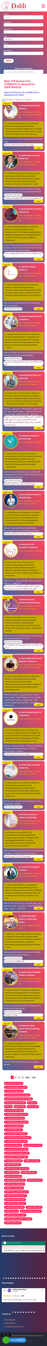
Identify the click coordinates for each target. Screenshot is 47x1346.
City (5, 36)
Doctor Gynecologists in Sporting (30, 273)
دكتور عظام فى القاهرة (12, 1222)
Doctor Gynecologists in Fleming (29, 719)
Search (8, 60)
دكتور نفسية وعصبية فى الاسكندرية (17, 1095)
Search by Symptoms (23, 68)
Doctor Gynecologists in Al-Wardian (30, 551)
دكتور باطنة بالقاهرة (29, 1172)
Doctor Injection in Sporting (28, 276)
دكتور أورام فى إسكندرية (13, 1160)
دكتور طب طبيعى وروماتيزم (15, 1102)
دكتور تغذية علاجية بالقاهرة (15, 1199)
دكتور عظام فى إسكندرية (13, 1129)
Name (6, 14)
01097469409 (9, 1320)
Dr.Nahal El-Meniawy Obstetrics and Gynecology (29, 601)
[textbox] (23, 46)
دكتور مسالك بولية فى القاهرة (15, 1215)
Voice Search (6, 1335)
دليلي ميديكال (33, 1106)
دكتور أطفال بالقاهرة (12, 1164)
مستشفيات (32, 1102)
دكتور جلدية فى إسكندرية (32, 1145)
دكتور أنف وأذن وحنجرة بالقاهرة (16, 1168)
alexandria (19, 100)
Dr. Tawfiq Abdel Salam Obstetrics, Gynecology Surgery (28, 919)
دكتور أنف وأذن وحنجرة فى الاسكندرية (18, 1098)
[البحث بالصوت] (6, 1340)
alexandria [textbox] (8, 39)
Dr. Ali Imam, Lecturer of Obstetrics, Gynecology (28, 816)
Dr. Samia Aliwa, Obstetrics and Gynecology (29, 437)
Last (33, 1077)
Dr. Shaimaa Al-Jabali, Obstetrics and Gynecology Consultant (29, 1028)
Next (27, 1077)
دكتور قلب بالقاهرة (12, 1172)
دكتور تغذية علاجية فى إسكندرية (16, 1149)
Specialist (8, 29)
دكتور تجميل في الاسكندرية (14, 1118)
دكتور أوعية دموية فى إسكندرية (16, 1133)
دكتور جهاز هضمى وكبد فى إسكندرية (17, 1137)
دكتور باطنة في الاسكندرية (14, 1110)
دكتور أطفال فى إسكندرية (14, 1126)
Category (7, 22)
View (38, 148)
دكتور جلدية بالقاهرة (34, 1207)
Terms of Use (38, 1335)
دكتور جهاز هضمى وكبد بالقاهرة (16, 1191)
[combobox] (23, 25)
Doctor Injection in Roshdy (27, 325)
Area (5, 43)
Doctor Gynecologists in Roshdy (29, 323)
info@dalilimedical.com (14, 1327)
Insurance (8, 50)
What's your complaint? (15, 1340)
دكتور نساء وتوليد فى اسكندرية (15, 1087)
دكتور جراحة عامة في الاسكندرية (16, 1114)
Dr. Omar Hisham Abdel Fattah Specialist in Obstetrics (30, 660)
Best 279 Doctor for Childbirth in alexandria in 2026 (21, 93)
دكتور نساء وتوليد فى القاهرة (31, 1211)
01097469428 (9, 1323)
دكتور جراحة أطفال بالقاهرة (15, 1180)
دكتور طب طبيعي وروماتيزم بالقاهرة (18, 1219)
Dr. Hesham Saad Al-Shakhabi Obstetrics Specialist (30, 974)
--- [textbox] (6, 24)
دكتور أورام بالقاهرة (35, 1180)
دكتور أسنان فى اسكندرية (13, 1083)
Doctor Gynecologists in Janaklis (29, 162)
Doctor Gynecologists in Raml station (31, 665)
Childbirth (28, 100)
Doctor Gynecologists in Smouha (29, 381)
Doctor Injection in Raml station (30, 667)
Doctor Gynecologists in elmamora (30, 442)
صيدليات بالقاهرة (11, 1211)
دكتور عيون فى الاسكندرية (14, 1091)
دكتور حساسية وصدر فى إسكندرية (16, 1153)
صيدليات (8, 1106)
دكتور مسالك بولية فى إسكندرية (16, 1141)
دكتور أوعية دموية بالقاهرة (14, 1184)
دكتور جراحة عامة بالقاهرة (14, 1207)
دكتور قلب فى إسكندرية (13, 1145)
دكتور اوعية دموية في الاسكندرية (16, 1122)
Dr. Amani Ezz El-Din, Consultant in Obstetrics (28, 546)
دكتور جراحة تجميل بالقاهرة (15, 1203)
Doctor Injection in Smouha (28, 384)
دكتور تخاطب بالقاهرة (13, 1176)
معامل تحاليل (20, 1106)
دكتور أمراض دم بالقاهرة (14, 1188)
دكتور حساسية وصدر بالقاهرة (15, 1195)
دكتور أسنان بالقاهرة (32, 1160)
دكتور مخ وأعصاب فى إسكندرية (16, 1157)
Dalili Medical (9, 100)
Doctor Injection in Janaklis (27, 164)
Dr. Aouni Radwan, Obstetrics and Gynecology (30, 496)
